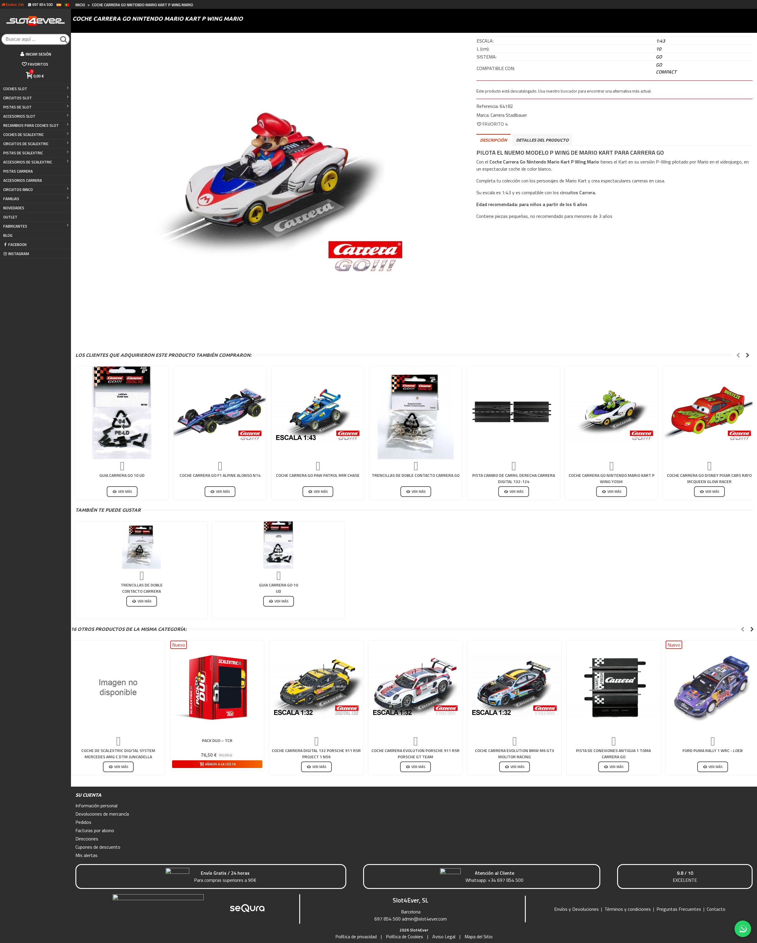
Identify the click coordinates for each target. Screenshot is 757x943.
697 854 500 (387, 918)
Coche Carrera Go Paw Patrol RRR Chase (318, 475)
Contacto (716, 909)
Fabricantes (15, 226)
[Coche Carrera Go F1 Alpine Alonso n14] (220, 413)
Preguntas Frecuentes (678, 909)
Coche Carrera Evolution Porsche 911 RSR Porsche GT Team (415, 753)
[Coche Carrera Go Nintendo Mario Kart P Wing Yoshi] (611, 413)
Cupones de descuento (97, 846)
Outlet (10, 217)
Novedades (13, 208)
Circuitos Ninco (18, 189)
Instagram (18, 254)
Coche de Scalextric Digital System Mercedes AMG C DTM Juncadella (118, 753)
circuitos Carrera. (578, 192)
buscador (569, 91)
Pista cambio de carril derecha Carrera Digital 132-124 (513, 478)
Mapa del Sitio (479, 936)
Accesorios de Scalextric (27, 162)
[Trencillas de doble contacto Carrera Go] (415, 413)
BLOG (7, 235)
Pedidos (83, 822)
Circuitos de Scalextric (25, 144)
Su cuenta (88, 795)
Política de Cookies (404, 936)
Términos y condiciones (627, 909)
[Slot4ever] (35, 21)
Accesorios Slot (19, 116)
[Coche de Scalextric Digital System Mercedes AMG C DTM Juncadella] (118, 687)
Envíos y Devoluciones (576, 909)
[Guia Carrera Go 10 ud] (122, 413)
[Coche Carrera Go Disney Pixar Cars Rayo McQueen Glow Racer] (709, 413)
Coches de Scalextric (23, 134)
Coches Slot (15, 89)
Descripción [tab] (493, 140)
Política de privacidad (356, 936)
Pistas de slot (17, 107)
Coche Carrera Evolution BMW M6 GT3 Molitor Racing (514, 753)
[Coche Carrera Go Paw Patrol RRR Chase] (317, 413)
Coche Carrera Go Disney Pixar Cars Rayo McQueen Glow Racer (709, 478)
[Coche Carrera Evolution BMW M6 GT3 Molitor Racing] (514, 687)
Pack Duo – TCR (217, 740)
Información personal (96, 805)
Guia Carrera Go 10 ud (122, 475)
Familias (11, 199)
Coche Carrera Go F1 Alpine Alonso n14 (220, 475)
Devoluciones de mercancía (102, 813)
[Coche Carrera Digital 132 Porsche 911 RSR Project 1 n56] (316, 687)
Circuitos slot (17, 98)
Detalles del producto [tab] (542, 140)
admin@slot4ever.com (424, 918)
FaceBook (17, 244)
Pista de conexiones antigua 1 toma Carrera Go (613, 753)
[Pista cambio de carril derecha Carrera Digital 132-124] (513, 413)
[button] (738, 355)
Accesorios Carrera (22, 180)
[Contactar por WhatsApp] (743, 929)
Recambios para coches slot (31, 125)
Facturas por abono (94, 830)
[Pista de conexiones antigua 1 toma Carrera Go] (613, 687)
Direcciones (86, 838)
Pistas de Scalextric (23, 153)
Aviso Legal (443, 936)
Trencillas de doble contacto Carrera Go (416, 475)
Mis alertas (86, 855)
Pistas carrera (18, 171)
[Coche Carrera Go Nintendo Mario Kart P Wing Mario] (269, 183)
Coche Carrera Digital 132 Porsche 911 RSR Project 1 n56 (316, 753)
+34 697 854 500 (505, 880)
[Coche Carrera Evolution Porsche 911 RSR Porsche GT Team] (415, 687)
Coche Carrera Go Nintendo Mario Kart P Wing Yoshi (611, 478)
